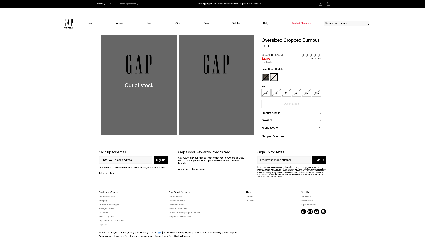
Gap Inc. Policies (182, 236)
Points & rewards (177, 201)
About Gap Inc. (230, 232)
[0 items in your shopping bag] (328, 4)
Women (120, 23)
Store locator (307, 201)
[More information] (272, 55)
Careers (249, 197)
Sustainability (214, 232)
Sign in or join (246, 4)
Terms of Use (200, 232)
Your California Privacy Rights (177, 232)
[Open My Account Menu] (320, 4)
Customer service (107, 197)
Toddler (236, 23)
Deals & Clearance (301, 23)
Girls (177, 23)
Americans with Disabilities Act (113, 236)
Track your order (106, 209)
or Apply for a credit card (180, 217)
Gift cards (103, 213)
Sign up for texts (308, 205)
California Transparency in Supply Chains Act (151, 236)
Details (257, 4)
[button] (177, 90)
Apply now (184, 169)
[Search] (367, 23)
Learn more (198, 169)
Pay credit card (175, 197)
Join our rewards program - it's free (185, 213)
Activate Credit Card (178, 209)
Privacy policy (106, 173)
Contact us (306, 197)
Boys (206, 23)
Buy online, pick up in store (111, 221)
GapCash (103, 224)
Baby (266, 23)
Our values (250, 201)
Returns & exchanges (109, 205)
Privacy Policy (127, 232)
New (90, 23)
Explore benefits (176, 205)
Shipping (103, 201)
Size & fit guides (106, 217)
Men (149, 23)
